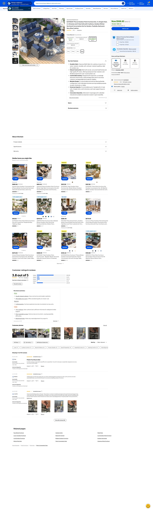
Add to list (119, 90)
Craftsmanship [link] (20, 304)
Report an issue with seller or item (122, 84)
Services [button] (16, 8)
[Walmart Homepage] (4, 3)
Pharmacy (61, 8)
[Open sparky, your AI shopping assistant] (148, 506)
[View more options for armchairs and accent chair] (25, 42)
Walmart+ (131, 8)
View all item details (74, 97)
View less (55, 321)
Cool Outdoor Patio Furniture (104, 435)
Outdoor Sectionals (102, 438)
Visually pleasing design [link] (22, 296)
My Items (106, 8)
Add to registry (134, 90)
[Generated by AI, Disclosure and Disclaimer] (106, 97)
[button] (131, 3)
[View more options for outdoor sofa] (31, 28)
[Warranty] (106, 151)
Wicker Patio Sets (18, 441)
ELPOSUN (126, 80)
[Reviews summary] (76, 30)
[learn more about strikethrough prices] (129, 21)
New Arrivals (69, 8)
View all (105, 325)
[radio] (70, 38)
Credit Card (123, 8)
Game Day (88, 8)
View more (59, 263)
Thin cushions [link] (19, 309)
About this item (17, 137)
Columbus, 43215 (120, 70)
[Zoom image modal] (61, 28)
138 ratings (79, 30)
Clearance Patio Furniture (103, 441)
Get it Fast (54, 8)
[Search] (123, 3)
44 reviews (26, 277)
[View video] (61, 31)
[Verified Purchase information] (41, 356)
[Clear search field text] (119, 3)
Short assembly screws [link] (22, 314)
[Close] (29, 8)
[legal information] (124, 25)
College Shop (46, 8)
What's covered (120, 38)
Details (123, 86)
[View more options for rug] (62, 45)
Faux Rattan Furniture (19, 432)
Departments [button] (6, 8)
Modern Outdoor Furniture (62, 438)
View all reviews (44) (60, 420)
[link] (94, 333)
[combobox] (79, 3)
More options (127, 72)
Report (42, 366)
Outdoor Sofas (59, 432)
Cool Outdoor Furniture (19, 438)
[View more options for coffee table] (47, 44)
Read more (29, 398)
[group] (74, 30)
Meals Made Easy (97, 8)
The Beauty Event (79, 8)
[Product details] (106, 142)
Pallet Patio (100, 432)
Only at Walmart (114, 8)
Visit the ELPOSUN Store (72, 19)
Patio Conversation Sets (61, 441)
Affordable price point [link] (22, 298)
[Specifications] (106, 146)
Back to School (36, 8)
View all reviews (17, 284)
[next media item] (62, 40)
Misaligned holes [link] (20, 318)
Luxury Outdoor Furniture (20, 435)
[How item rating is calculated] (27, 280)
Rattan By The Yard (60, 435)
